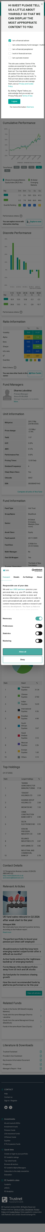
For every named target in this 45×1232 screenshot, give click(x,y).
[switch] (38, 626)
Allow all (22, 652)
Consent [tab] (6, 577)
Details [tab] (16, 577)
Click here (30, 107)
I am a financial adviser (20, 41)
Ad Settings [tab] (28, 577)
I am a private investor (20, 58)
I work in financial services (22, 54)
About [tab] (39, 577)
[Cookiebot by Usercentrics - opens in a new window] (32, 570)
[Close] (42, 4)
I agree (14, 101)
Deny (22, 660)
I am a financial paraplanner (22, 49)
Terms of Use (27, 96)
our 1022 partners (18, 589)
